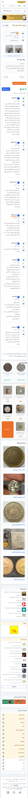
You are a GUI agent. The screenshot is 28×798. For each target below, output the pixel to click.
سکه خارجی (21, 756)
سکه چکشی (21, 715)
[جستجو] (3, 6)
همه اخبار (14, 687)
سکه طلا (22, 722)
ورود (24, 6)
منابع (16, 781)
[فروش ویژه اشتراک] (14, 18)
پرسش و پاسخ (8, 779)
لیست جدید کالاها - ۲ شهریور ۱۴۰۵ (15, 597)
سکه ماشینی (21, 719)
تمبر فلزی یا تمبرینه (20, 730)
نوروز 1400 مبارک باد (18, 664)
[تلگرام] (20, 792)
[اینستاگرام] (8, 792)
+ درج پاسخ (6, 89)
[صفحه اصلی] (24, 11)
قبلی (7, 77)
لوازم (23, 738)
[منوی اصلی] (3, 2)
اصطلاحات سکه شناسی (19, 745)
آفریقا (24, 763)
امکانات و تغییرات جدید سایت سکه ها (14, 642)
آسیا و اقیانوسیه (21, 760)
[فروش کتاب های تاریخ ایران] (8, 703)
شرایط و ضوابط (22, 779)
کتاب (23, 734)
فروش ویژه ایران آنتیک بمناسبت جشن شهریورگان (12, 592)
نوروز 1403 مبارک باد (18, 658)
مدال (23, 726)
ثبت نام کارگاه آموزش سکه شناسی (15, 653)
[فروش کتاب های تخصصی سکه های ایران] (20, 703)
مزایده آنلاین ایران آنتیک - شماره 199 (15, 602)
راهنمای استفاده (15, 779)
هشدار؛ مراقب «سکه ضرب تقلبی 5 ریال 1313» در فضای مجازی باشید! (11, 675)
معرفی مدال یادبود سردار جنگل (16, 669)
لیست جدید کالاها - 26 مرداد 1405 (15, 613)
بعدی (21, 77)
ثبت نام (19, 6)
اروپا (24, 766)
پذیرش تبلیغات (11, 781)
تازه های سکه (21, 753)
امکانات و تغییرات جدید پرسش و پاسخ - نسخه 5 (12, 680)
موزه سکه (22, 741)
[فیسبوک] (14, 792)
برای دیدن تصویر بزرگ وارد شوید (14, 56)
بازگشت (6, 25)
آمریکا (23, 769)
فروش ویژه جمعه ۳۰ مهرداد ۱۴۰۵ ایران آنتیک (13, 608)
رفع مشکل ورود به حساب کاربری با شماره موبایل (13, 648)
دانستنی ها (21, 749)
